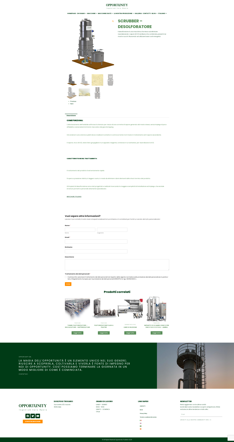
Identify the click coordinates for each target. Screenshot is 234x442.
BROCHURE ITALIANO (74, 197)
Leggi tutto (77, 333)
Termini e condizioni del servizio (148, 417)
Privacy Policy (143, 413)
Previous (73, 101)
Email (67, 237)
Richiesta (68, 247)
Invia (68, 284)
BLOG (141, 409)
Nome (67, 233)
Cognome (100, 233)
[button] (113, 21)
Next (71, 104)
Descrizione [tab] (71, 116)
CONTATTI (142, 406)
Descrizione (69, 257)
